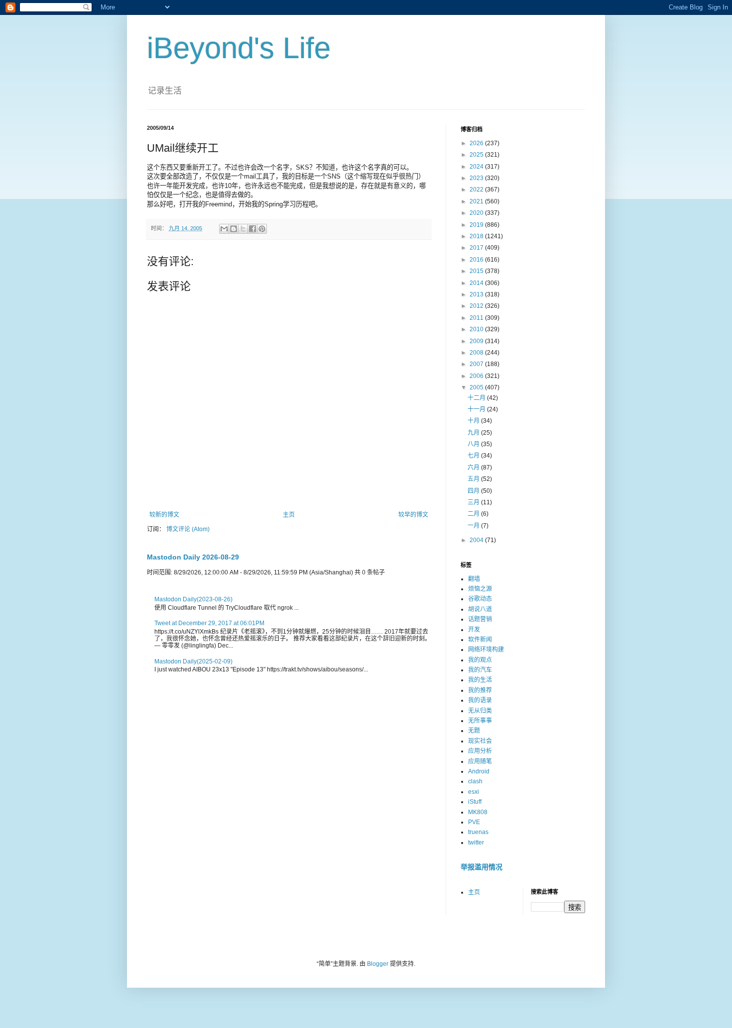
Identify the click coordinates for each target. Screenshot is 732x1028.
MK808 (478, 812)
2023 (477, 178)
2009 (477, 341)
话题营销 (480, 619)
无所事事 (480, 720)
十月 (474, 420)
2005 (477, 387)
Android (478, 771)
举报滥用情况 (481, 867)
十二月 (477, 397)
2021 (477, 201)
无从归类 (480, 710)
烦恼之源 (480, 588)
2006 (477, 376)
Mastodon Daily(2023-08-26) (193, 599)
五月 (474, 478)
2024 (477, 166)
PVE (474, 822)
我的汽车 (480, 669)
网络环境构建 (486, 649)
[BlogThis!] (234, 229)
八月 (474, 444)
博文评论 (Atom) (188, 529)
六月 (474, 467)
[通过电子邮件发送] (224, 229)
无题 (474, 730)
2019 (477, 224)
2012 (477, 305)
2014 (477, 283)
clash (475, 781)
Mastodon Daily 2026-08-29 (193, 557)
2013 (477, 294)
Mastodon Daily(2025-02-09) (193, 661)
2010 (477, 329)
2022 (477, 189)
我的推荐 (480, 690)
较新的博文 (164, 514)
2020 (477, 212)
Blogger (377, 963)
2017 (477, 247)
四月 (474, 490)
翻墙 (474, 578)
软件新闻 (480, 639)
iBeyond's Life (239, 48)
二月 (474, 513)
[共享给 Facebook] (252, 229)
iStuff (475, 801)
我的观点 (480, 659)
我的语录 (480, 700)
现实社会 (480, 741)
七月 (474, 455)
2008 (477, 352)
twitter (476, 842)
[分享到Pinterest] (262, 229)
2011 (477, 317)
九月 (474, 432)
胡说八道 (480, 609)
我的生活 (480, 679)
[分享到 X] (243, 229)
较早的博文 (413, 514)
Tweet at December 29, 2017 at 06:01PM (209, 623)
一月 (474, 525)
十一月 (477, 409)
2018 (477, 236)
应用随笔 (480, 761)
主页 (289, 514)
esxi (473, 791)
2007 (477, 364)
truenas (478, 832)
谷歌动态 (480, 598)
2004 (477, 540)
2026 (477, 143)
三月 (474, 502)
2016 (477, 259)
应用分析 (480, 751)
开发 (474, 629)
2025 (477, 154)
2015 (477, 271)
